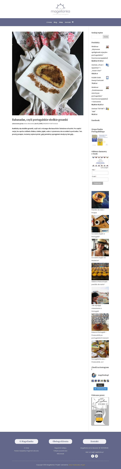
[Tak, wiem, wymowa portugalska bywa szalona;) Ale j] (93, 381)
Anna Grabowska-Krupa (77, 465)
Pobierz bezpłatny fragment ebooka (26, 451)
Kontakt (68, 22)
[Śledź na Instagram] (96, 456)
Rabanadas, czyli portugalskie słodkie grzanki (40, 119)
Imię (94, 170)
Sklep (61, 22)
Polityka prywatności (60, 451)
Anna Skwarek (29, 124)
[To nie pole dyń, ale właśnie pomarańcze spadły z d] (105, 381)
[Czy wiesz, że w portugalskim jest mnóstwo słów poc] (108, 381)
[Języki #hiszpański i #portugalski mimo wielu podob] (102, 381)
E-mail (94, 176)
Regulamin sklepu (60, 448)
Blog (55, 22)
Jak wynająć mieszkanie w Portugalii (97, 308)
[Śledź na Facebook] (92, 456)
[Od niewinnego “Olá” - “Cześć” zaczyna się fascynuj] (99, 381)
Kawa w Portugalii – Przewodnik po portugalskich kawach (100, 335)
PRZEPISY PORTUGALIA (50, 124)
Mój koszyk (60, 454)
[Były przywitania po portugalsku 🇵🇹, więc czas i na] (96, 381)
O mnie (49, 22)
